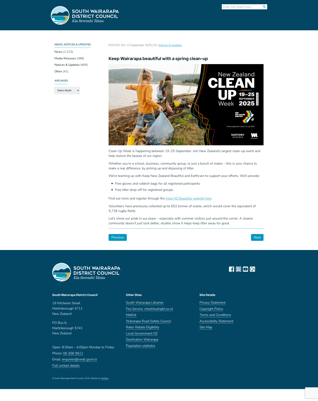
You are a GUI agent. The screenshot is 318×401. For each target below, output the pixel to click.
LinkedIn (259, 269)
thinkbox (105, 378)
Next (257, 237)
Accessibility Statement (216, 321)
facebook (231, 269)
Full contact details (66, 366)
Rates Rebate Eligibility (142, 327)
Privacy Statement (212, 303)
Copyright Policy (211, 309)
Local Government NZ (142, 334)
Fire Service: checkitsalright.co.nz (149, 309)
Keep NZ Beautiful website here (188, 198)
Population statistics (140, 346)
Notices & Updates (67, 65)
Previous (117, 237)
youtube (245, 269)
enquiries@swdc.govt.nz (79, 359)
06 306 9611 (73, 353)
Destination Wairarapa (142, 340)
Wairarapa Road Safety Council (148, 321)
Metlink (131, 315)
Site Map (205, 327)
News (58, 52)
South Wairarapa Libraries (145, 303)
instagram (238, 269)
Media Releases (65, 58)
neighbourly (252, 269)
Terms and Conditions (215, 315)
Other (58, 71)
